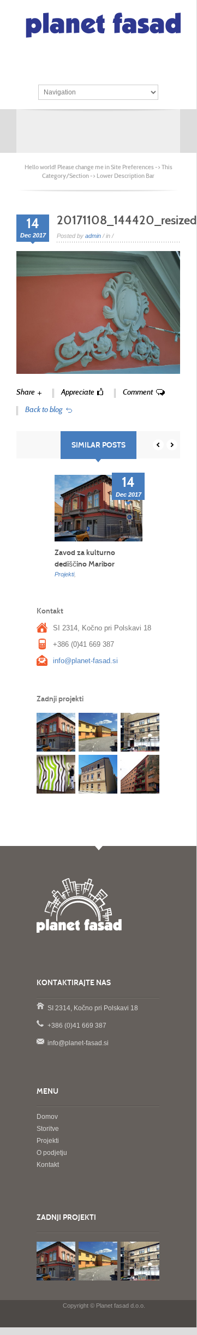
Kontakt (48, 1165)
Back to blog (44, 409)
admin (93, 236)
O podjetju (52, 1153)
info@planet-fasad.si (85, 661)
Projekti (64, 574)
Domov (47, 1117)
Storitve (48, 1129)
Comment (138, 392)
